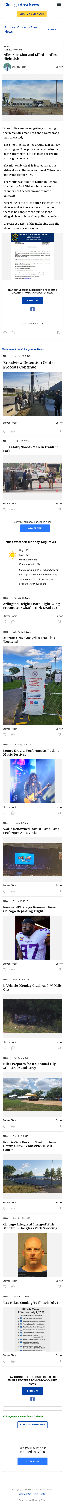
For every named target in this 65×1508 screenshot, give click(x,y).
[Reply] (14, 332)
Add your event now (32, 1424)
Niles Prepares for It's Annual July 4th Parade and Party (29, 1066)
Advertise (35, 528)
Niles (5, 356)
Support (53, 29)
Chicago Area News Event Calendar (23, 1416)
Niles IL (7, 46)
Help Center (39, 1494)
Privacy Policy (40, 1500)
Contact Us (25, 1494)
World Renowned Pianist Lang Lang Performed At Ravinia (31, 831)
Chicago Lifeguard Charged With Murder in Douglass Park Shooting (30, 1226)
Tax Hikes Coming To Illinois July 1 (30, 1303)
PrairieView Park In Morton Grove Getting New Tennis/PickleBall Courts (30, 1146)
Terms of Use (25, 1500)
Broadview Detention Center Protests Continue (29, 364)
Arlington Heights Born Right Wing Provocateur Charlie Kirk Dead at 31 (31, 606)
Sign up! (32, 300)
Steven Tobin (19, 67)
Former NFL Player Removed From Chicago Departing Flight (29, 909)
